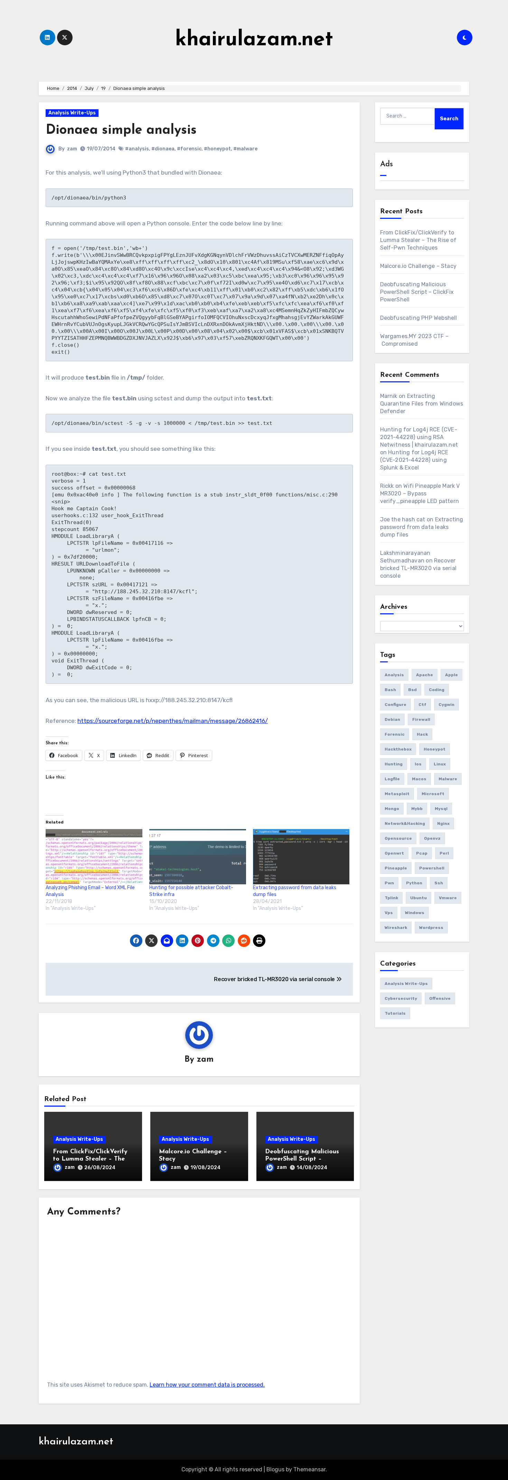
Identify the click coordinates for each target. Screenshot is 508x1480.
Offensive (440, 998)
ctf (422, 704)
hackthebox (398, 749)
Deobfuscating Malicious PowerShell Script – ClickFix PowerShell (302, 1159)
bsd (412, 689)
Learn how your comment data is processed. (207, 1384)
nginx (443, 823)
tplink (391, 897)
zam (72, 149)
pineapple (396, 868)
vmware (448, 897)
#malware (245, 149)
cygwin (446, 704)
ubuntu (418, 897)
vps (389, 912)
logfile (392, 778)
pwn (389, 883)
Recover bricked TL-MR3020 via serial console (418, 568)
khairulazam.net (254, 40)
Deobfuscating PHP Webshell (418, 318)
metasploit (397, 793)
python (414, 883)
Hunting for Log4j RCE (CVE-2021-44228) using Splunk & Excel (414, 460)
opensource (398, 838)
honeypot (434, 749)
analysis (394, 674)
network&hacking (405, 823)
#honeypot (217, 149)
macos (419, 778)
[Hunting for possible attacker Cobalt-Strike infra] (197, 856)
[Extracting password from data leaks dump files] (301, 856)
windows (414, 912)
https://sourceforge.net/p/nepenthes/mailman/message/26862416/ (172, 720)
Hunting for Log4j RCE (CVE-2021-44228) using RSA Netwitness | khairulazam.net (419, 437)
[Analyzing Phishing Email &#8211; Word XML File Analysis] (94, 856)
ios (418, 764)
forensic (395, 734)
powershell (431, 868)
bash (390, 689)
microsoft (433, 793)
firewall (421, 719)
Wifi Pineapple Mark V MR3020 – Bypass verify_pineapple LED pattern (420, 493)
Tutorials (395, 1013)
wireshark (396, 927)
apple (451, 674)
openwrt (394, 853)
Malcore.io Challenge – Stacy (418, 266)
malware (448, 778)
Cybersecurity (401, 998)
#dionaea (163, 149)
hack (422, 734)
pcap (421, 853)
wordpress (431, 927)
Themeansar (309, 1469)
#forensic (189, 149)
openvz (432, 838)
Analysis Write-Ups (72, 113)
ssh (438, 883)
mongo (392, 808)
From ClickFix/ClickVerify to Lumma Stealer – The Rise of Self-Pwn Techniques (418, 240)
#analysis (137, 149)
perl (444, 853)
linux (440, 764)
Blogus (275, 1469)
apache (424, 674)
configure (395, 704)
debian (392, 719)
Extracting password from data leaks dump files (421, 527)
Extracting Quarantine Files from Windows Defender (421, 404)
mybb (417, 808)
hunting (394, 764)
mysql (441, 808)
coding (436, 689)
